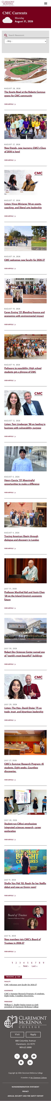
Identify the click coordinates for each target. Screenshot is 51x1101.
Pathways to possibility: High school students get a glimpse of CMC (22, 370)
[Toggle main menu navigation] (45, 3)
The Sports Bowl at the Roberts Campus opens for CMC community (24, 94)
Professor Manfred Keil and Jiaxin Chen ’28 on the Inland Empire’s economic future (24, 596)
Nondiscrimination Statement (25, 1087)
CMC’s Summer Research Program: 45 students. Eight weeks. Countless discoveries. (24, 768)
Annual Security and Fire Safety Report (25, 1096)
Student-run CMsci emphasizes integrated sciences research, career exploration (22, 827)
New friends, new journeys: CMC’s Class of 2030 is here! (25, 150)
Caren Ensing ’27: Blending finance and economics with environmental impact (24, 314)
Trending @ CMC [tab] (13, 977)
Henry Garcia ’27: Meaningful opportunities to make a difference (21, 482)
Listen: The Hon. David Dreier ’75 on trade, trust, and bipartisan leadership (23, 710)
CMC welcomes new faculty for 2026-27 (24, 260)
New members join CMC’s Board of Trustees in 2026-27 (22, 941)
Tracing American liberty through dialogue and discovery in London (21, 538)
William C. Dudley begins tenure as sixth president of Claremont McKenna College (21, 1006)
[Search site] (40, 3)
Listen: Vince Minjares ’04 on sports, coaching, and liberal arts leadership (23, 206)
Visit (17, 1034)
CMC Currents (14, 13)
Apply (33, 1034)
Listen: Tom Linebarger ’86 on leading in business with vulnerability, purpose (24, 426)
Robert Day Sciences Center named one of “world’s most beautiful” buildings (24, 654)
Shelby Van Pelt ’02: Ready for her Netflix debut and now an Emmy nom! (25, 885)
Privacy (25, 1092)
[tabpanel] (25, 994)
